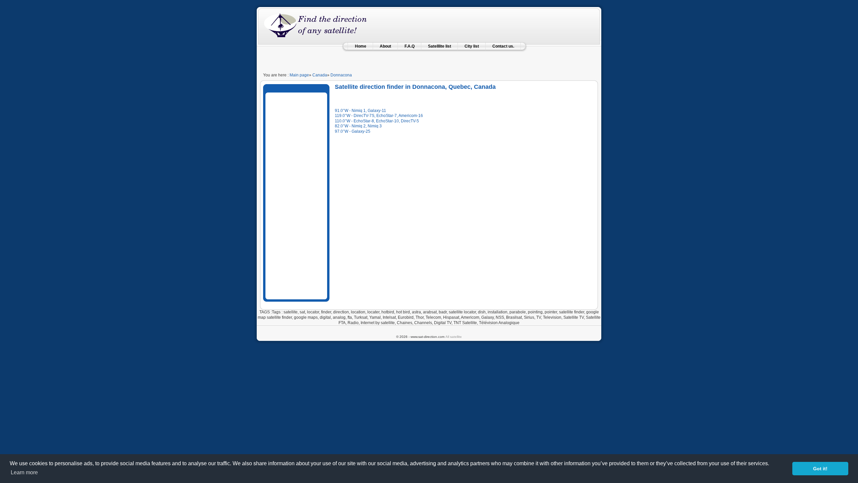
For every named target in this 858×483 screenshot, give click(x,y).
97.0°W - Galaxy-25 (352, 131)
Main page (299, 75)
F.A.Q (410, 46)
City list (472, 46)
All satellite (453, 337)
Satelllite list (439, 46)
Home (360, 46)
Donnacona (341, 75)
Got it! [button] (820, 468)
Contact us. (503, 46)
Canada (319, 75)
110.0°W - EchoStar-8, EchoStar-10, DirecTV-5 (377, 121)
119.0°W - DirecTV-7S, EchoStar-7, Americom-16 (379, 115)
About (385, 46)
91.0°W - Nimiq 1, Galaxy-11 (360, 110)
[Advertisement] (429, 58)
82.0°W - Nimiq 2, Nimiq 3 (358, 126)
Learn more (24, 472)
